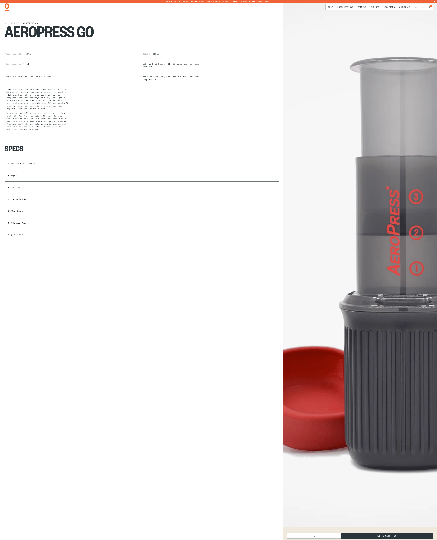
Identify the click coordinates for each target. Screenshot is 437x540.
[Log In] (422, 7)
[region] (218, 1)
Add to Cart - (387, 536)
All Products (12, 23)
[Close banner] (434, 1)
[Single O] (7, 7)
